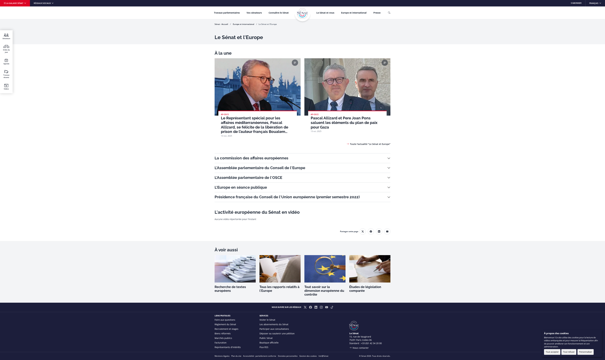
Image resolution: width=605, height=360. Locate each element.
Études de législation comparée (365, 289)
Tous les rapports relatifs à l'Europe (279, 289)
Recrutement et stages (226, 328)
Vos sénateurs (254, 12)
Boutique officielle (269, 342)
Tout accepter (552, 351)
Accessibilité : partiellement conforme (259, 356)
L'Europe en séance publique (241, 187)
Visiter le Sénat (267, 319)
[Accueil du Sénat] (302, 13)
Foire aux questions (225, 319)
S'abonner (576, 3)
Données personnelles (288, 356)
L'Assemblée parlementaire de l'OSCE (248, 177)
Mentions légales (222, 356)
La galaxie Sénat (15, 3)
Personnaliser (585, 351)
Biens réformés (223, 333)
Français (597, 3)
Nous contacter (361, 347)
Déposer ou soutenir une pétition (277, 333)
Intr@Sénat (323, 356)
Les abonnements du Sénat (273, 324)
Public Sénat (266, 338)
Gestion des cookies (308, 356)
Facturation (221, 342)
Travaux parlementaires (227, 12)
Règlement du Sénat (225, 324)
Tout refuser (569, 351)
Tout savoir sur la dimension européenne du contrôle (324, 290)
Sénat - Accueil (221, 24)
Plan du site (236, 356)
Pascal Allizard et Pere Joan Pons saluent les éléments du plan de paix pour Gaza (344, 122)
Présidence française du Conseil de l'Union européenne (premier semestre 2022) (287, 197)
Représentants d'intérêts (228, 347)
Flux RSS (263, 347)
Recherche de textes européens (230, 289)
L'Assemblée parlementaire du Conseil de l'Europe (260, 168)
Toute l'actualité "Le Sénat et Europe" (370, 144)
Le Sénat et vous (325, 12)
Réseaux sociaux (42, 3)
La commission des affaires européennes (251, 158)
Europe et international (353, 12)
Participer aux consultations (274, 328)
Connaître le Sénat (279, 12)
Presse (376, 12)
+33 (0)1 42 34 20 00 (371, 343)
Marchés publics (223, 338)
